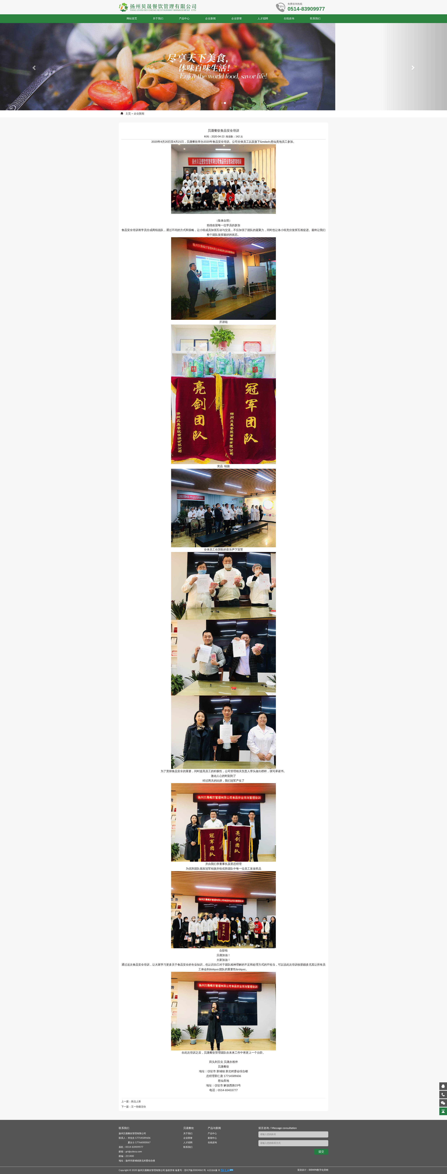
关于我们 (158, 18)
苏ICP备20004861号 (195, 1170)
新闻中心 (212, 1138)
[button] (33, 66)
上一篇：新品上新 (131, 1101)
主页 (128, 113)
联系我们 (315, 18)
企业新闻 (210, 18)
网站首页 (132, 18)
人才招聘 (263, 18)
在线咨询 (289, 18)
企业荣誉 (236, 18)
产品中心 (184, 18)
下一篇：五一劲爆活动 (133, 1107)
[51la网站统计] (227, 1170)
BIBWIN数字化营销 (318, 1170)
